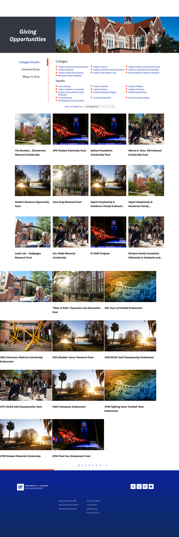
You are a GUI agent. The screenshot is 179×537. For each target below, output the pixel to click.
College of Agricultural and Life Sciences (73, 67)
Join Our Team (93, 500)
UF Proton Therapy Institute (138, 98)
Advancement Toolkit (68, 504)
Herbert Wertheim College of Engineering (143, 73)
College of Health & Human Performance (108, 70)
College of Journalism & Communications (143, 70)
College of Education (66, 70)
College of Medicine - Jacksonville (71, 89)
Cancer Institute (64, 86)
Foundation (92, 504)
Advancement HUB (67, 500)
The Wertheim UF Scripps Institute (71, 100)
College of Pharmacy (136, 89)
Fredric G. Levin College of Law (104, 73)
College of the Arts (100, 67)
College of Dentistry (100, 86)
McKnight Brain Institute (137, 92)
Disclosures (92, 508)
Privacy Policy (93, 512)
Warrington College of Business (70, 75)
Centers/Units (31, 69)
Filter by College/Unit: (74, 106)
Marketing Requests (68, 508)
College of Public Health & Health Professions (71, 93)
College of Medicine (135, 86)
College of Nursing (100, 89)
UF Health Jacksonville (102, 98)
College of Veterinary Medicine (104, 92)
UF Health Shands (65, 98)
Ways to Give (31, 76)
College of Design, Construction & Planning (144, 67)
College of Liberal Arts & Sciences (70, 73)
